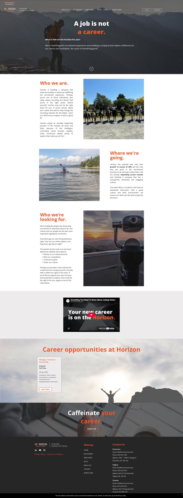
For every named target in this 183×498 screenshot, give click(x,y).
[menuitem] (66, 9)
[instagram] (44, 450)
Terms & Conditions (55, 454)
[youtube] (40, 450)
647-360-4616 (122, 486)
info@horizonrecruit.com (125, 452)
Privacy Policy (39, 454)
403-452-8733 (122, 470)
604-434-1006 (122, 455)
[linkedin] (35, 450)
